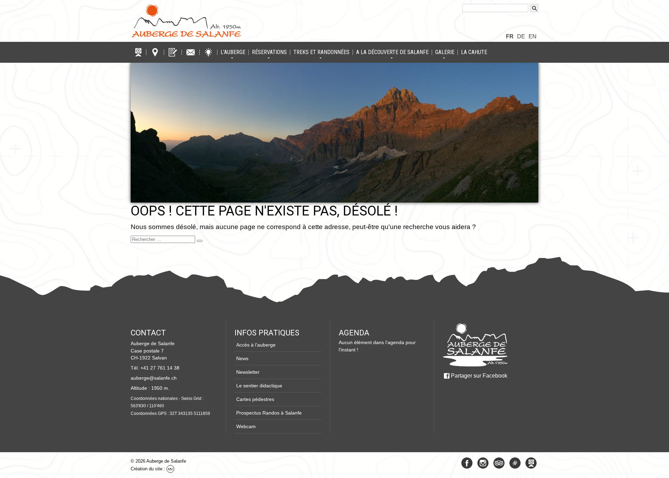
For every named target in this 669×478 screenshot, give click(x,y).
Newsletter (248, 372)
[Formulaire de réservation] (172, 52)
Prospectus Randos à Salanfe (269, 413)
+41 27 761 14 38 (159, 368)
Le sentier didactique (259, 385)
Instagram (483, 463)
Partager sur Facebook (479, 376)
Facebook (466, 463)
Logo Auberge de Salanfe (186, 21)
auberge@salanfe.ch (154, 378)
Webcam (246, 426)
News (242, 358)
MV (170, 469)
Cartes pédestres (255, 399)
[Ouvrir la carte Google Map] (155, 52)
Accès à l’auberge (256, 345)
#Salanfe (515, 463)
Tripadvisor (499, 463)
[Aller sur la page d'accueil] (475, 344)
